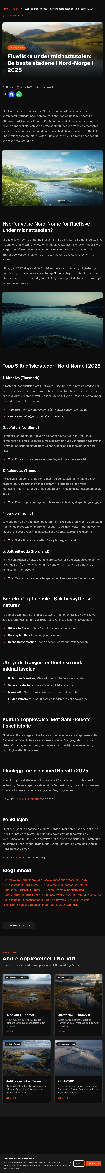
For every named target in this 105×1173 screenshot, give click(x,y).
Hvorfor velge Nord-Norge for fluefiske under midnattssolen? (41, 880)
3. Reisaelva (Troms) (28, 890)
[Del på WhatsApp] (19, 94)
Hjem (5, 8)
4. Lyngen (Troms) (52, 890)
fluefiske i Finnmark (26, 799)
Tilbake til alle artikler (20, 925)
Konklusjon (73, 905)
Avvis (79, 1163)
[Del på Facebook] (11, 94)
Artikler (16, 8)
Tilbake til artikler (15, 15)
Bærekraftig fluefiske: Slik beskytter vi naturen (46, 895)
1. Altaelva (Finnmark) (61, 885)
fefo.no (18, 857)
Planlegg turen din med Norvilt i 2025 (42, 905)
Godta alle (93, 1163)
